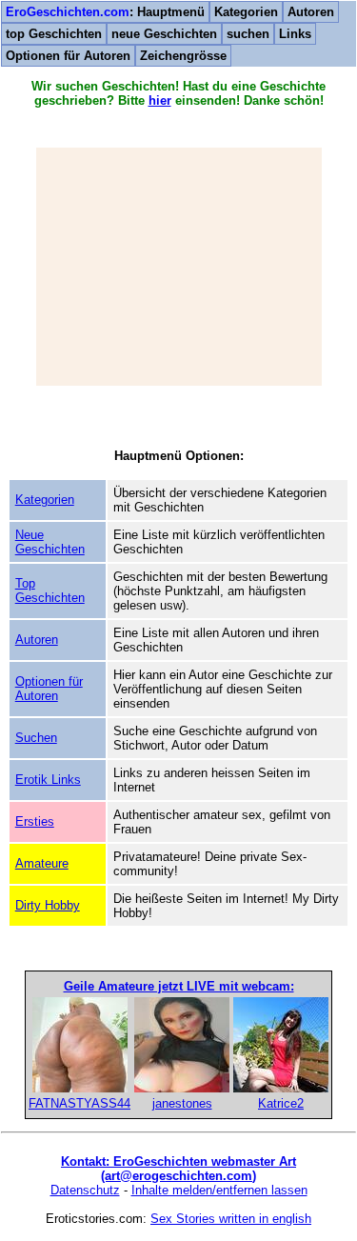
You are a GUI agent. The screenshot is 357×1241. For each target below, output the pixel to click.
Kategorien (246, 12)
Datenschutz (85, 1190)
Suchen (36, 738)
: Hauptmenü (105, 12)
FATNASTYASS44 (79, 1103)
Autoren (311, 12)
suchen (248, 34)
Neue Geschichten (50, 542)
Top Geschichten (50, 590)
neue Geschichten (164, 34)
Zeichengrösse (183, 56)
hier (160, 100)
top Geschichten (54, 34)
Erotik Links (48, 779)
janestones (182, 1103)
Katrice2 (281, 1103)
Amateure (42, 863)
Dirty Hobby (47, 905)
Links (295, 34)
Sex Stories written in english (230, 1218)
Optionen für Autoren (68, 56)
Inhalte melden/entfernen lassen (219, 1190)
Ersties (34, 821)
